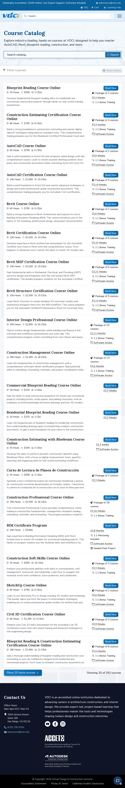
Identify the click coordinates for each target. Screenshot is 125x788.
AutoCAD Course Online (26, 146)
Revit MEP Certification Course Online (38, 262)
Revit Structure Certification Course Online (42, 291)
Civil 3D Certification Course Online (36, 614)
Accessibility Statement (33, 783)
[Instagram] (63, 724)
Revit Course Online (23, 204)
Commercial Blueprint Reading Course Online (44, 385)
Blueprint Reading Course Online (34, 88)
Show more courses (21, 673)
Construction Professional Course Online (40, 497)
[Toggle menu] (119, 16)
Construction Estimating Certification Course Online (44, 117)
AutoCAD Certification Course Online (37, 175)
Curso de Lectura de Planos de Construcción (43, 470)
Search (114, 54)
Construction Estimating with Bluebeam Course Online (46, 441)
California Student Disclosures (88, 783)
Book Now (110, 88)
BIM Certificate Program (27, 525)
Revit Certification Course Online (34, 233)
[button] (117, 780)
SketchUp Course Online (27, 585)
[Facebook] (55, 724)
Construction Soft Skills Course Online (38, 558)
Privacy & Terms (59, 783)
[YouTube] (47, 724)
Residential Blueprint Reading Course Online (43, 412)
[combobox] (68, 16)
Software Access (104, 134)
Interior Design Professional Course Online (42, 320)
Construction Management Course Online (41, 352)
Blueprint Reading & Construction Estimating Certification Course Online (44, 643)
